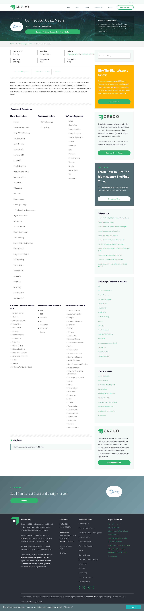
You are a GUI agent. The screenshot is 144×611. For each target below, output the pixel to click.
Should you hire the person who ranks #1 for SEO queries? (112, 265)
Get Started (124, 7)
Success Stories (84, 555)
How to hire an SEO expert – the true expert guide (112, 227)
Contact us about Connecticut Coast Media (52, 32)
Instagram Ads (102, 308)
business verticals (44, 561)
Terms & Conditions (85, 577)
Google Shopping (103, 295)
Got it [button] (134, 607)
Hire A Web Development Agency (90, 533)
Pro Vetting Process (85, 546)
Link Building (102, 347)
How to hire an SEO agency (106, 222)
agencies (47, 564)
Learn (87, 7)
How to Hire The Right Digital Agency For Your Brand (113, 218)
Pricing (81, 550)
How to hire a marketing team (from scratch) (111, 240)
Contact (24, 500)
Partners (82, 568)
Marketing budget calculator (106, 393)
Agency (28, 26)
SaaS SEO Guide (103, 380)
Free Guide (104, 167)
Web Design (101, 339)
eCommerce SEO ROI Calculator (107, 402)
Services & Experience (22, 72)
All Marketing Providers (25, 44)
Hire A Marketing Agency (87, 528)
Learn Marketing (84, 537)
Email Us (63, 553)
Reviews (57, 72)
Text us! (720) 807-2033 (66, 547)
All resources (102, 415)
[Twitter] (81, 587)
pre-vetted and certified (89, 597)
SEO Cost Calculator (104, 398)
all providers (32, 554)
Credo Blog (83, 573)
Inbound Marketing (103, 356)
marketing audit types (32, 567)
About (110, 7)
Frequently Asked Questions (88, 559)
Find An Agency (84, 524)
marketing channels (45, 554)
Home (12, 44)
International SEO (103, 352)
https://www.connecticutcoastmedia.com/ (84, 54)
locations (24, 564)
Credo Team (83, 564)
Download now (114, 199)
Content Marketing (103, 317)
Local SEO (101, 325)
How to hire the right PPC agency (108, 235)
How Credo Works (85, 542)
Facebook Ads (102, 304)
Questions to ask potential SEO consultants (111, 244)
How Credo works (114, 462)
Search (131, 2)
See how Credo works (114, 153)
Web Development (103, 330)
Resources (98, 7)
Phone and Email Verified (107, 20)
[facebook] (86, 587)
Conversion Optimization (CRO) (107, 343)
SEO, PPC (36, 26)
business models (32, 561)
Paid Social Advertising (104, 299)
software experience (35, 564)
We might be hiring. (67, 541)
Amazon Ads (102, 312)
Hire (68, 7)
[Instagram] (91, 587)
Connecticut (47, 26)
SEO (99, 286)
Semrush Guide (102, 389)
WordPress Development (105, 334)
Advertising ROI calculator (105, 407)
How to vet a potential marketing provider (110, 260)
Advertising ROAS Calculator (106, 411)
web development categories (31, 557)
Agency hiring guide (104, 376)
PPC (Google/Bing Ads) (105, 290)
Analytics (100, 321)
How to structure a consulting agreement (110, 255)
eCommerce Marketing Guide (106, 385)
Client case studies (43, 72)
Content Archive (84, 582)
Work (77, 7)
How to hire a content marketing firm (109, 231)
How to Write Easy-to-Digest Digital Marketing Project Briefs (114, 250)
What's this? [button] (68, 607)
